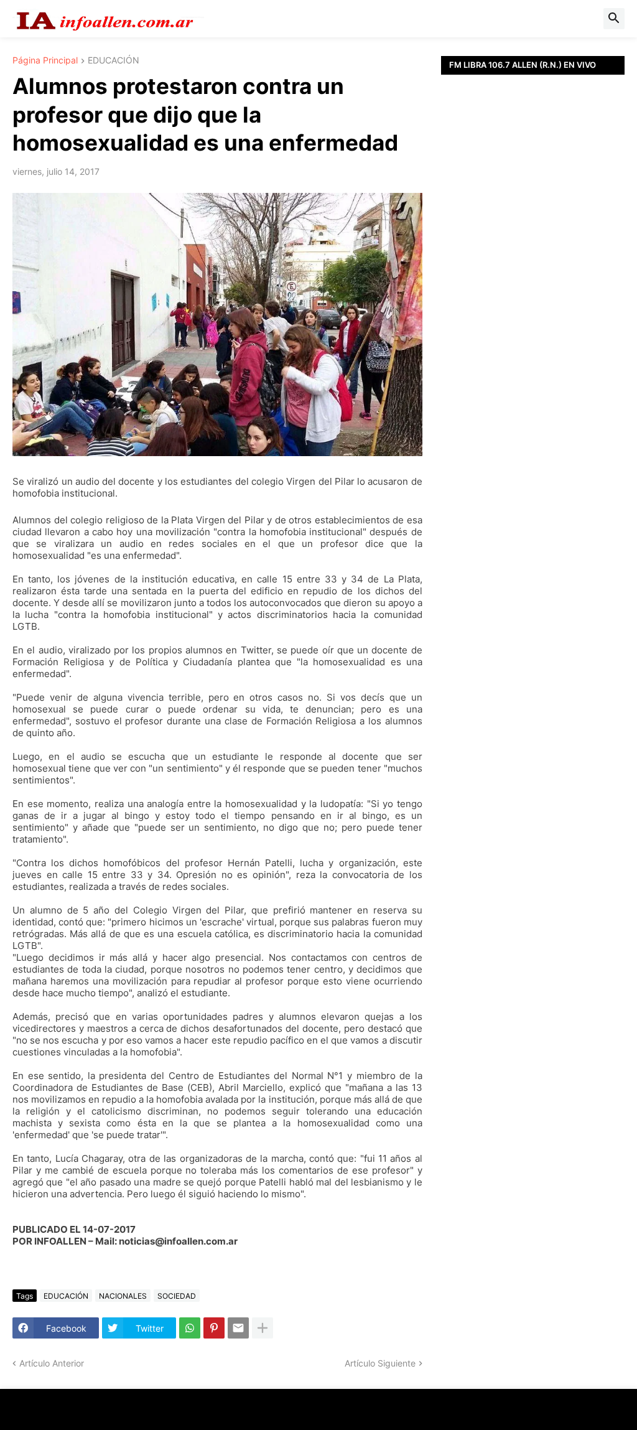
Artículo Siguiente (380, 1363)
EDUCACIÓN (113, 60)
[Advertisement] (533, 246)
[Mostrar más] (262, 1328)
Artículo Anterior (51, 1363)
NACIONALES (123, 1296)
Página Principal (45, 60)
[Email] (238, 1328)
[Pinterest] (214, 1328)
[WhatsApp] (189, 1328)
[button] (614, 18)
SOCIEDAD (176, 1296)
